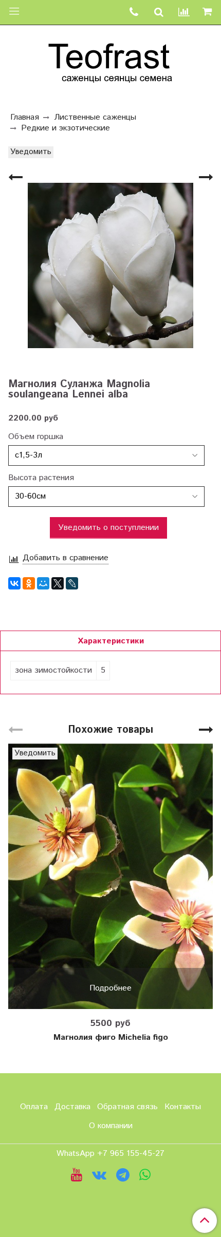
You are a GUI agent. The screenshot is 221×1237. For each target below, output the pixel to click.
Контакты (182, 1107)
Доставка (72, 1107)
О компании (111, 1126)
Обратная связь (127, 1107)
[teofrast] (110, 60)
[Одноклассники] (29, 583)
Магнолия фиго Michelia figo (110, 1037)
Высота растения (41, 478)
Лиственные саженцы (95, 117)
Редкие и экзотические (65, 128)
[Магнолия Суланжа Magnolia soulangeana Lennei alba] (110, 266)
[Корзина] (208, 12)
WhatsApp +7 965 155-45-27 (110, 1153)
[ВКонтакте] (14, 583)
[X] (57, 583)
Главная (24, 117)
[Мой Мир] (43, 583)
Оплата (34, 1107)
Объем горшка (35, 437)
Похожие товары (110, 729)
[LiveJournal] (72, 583)
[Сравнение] (184, 13)
